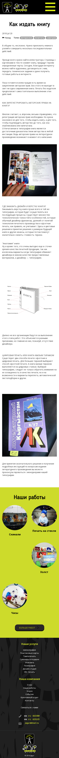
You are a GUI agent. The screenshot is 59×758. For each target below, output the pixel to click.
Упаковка (29, 662)
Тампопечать (29, 656)
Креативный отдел (29, 697)
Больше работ (27, 627)
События (29, 694)
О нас (29, 685)
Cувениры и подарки (29, 659)
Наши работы (29, 688)
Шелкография (29, 650)
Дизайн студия (29, 668)
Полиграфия (29, 665)
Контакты (29, 700)
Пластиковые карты (29, 653)
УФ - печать (29, 672)
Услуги (30, 691)
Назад (7, 37)
